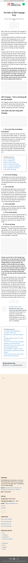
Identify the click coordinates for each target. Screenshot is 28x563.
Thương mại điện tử (7, 539)
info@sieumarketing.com (10, 503)
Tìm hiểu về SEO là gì (10, 332)
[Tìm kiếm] (4, 4)
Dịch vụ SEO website (9, 159)
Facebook (4, 535)
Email (3, 545)
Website (4, 547)
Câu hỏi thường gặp (6, 526)
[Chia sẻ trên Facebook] (10, 302)
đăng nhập (10, 365)
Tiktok (4, 549)
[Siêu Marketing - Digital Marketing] (14, 4)
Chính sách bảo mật (6, 521)
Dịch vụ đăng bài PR (9, 160)
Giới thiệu (3, 508)
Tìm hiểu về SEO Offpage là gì (12, 331)
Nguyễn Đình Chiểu (15, 306)
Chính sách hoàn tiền (6, 519)
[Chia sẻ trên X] (13, 302)
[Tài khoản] (23, 4)
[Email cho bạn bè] (15, 302)
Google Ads (5, 537)
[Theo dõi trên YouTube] (5, 512)
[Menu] (2, 4)
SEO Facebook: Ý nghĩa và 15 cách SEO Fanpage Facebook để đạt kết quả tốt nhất (14, 350)
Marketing (5, 543)
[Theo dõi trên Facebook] (2, 512)
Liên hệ (3, 505)
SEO (14, 10)
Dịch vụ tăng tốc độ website (11, 164)
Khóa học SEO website (10, 162)
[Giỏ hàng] (26, 4)
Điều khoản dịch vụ (6, 523)
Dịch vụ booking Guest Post (11, 167)
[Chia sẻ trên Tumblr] (18, 302)
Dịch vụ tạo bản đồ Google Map (12, 166)
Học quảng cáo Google (10, 169)
